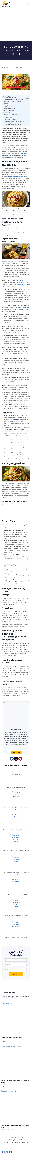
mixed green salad (8, 485)
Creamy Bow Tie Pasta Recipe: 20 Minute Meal (16, 830)
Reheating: (9, 117)
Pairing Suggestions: (9, 108)
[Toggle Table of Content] (26, 97)
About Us (25, 1142)
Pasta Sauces (21, 1137)
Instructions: (9, 106)
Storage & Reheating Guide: (11, 114)
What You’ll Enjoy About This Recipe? (14, 99)
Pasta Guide (23, 1140)
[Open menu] (28, 4)
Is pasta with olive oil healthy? (14, 124)
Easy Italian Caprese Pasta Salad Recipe (16, 937)
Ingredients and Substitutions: (14, 105)
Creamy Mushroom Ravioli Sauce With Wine (16, 894)
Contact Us (7, 1142)
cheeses (24, 176)
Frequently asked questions (11, 119)
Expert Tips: (7, 112)
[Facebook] (12, 759)
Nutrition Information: (10, 110)
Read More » (4, 1041)
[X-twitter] (16, 759)
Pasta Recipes (11, 1137)
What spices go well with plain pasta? (16, 121)
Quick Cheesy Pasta (11, 1140)
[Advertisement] (16, 24)
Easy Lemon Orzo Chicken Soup (16, 787)
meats (10, 176)
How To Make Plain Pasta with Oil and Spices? (14, 102)
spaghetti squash (24, 284)
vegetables (16, 176)
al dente (15, 419)
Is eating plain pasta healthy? (14, 123)
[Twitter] (7, 1152)
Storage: (8, 116)
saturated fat (24, 307)
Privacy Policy (16, 1142)
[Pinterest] (20, 759)
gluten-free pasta (19, 280)
